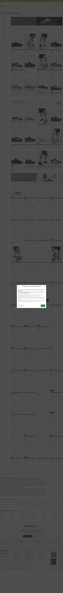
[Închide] (45, 286)
